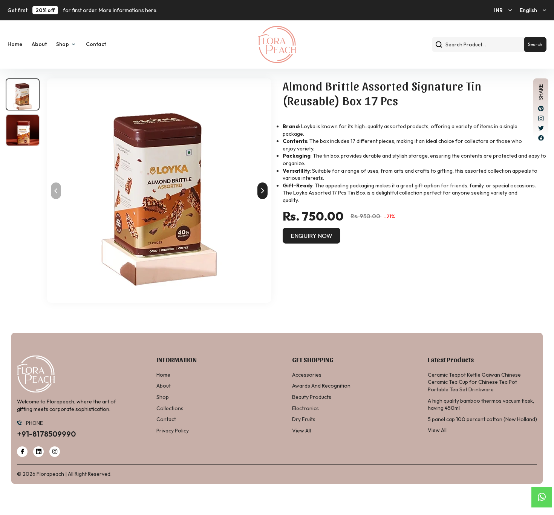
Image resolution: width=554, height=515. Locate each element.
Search (535, 44)
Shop (162, 397)
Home (15, 44)
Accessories (306, 374)
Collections (170, 408)
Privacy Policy (172, 430)
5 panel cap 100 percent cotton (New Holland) (482, 419)
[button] (262, 190)
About (39, 44)
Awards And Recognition (321, 385)
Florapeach (50, 474)
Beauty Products (311, 397)
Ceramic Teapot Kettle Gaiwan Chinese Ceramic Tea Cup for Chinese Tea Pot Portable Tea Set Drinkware (474, 382)
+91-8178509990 (46, 434)
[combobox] (489, 44)
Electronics (305, 408)
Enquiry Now (311, 235)
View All (301, 430)
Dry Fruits (303, 419)
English (528, 10)
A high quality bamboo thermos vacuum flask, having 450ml (481, 404)
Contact (96, 44)
